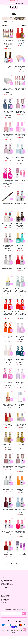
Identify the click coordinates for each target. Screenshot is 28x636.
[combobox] (10, 3)
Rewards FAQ (4, 600)
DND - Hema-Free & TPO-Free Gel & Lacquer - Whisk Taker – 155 (8, 360)
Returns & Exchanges (5, 595)
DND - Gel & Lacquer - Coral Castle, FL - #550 (8, 157)
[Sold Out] (24, 106)
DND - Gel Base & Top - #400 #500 (7, 224)
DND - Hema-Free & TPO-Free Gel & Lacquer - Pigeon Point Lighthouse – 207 (20, 158)
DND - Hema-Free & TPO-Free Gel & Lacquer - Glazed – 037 (20, 383)
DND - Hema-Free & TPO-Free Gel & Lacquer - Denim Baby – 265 (8, 113)
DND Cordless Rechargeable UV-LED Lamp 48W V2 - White (8, 90)
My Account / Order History (6, 580)
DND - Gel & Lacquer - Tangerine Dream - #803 (20, 489)
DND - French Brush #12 (8, 204)
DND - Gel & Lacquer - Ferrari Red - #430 (20, 267)
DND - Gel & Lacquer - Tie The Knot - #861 (7, 488)
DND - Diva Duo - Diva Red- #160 (7, 425)
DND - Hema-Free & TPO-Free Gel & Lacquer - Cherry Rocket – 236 (8, 314)
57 (19, 563)
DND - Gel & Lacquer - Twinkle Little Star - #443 (7, 268)
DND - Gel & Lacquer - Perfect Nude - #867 (20, 468)
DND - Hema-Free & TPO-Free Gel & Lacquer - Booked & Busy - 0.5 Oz (8, 383)
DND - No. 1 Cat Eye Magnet (20, 405)
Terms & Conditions (5, 587)
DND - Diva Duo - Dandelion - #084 (20, 445)
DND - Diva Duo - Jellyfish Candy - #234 (20, 42)
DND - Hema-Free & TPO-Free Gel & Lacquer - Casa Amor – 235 (20, 314)
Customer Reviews (5, 599)
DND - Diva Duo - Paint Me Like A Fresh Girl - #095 (7, 446)
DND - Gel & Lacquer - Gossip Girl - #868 (8, 467)
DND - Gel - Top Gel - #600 (7, 532)
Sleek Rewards (4, 598)
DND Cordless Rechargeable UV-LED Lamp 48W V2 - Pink (20, 67)
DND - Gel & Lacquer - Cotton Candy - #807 (8, 136)
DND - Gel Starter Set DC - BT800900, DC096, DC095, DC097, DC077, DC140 (7, 43)
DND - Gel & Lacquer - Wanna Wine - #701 (7, 510)
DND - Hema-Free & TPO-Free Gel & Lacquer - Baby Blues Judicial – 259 (20, 291)
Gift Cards (3, 581)
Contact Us (3, 602)
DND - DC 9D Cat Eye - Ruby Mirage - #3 (8, 405)
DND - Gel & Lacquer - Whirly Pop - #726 (20, 135)
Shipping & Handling (5, 593)
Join (23, 613)
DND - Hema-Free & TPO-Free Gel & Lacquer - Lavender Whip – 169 (20, 337)
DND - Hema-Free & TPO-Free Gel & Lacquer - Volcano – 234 (8, 337)
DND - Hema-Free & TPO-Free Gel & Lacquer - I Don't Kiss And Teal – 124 (20, 360)
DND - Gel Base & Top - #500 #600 (20, 204)
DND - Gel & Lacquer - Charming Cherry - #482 (20, 533)
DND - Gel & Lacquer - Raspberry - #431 (8, 553)
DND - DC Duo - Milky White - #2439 (20, 425)
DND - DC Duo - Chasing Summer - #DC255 (20, 247)
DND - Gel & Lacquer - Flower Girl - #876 (20, 112)
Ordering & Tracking (5, 596)
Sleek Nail (13, 630)
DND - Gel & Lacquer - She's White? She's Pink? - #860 (8, 247)
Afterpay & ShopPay (5, 583)
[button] (24, 630)
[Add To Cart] (11, 36)
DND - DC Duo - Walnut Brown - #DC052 (20, 225)
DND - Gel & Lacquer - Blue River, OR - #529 (20, 511)
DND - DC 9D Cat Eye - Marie (20, 181)
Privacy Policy (4, 585)
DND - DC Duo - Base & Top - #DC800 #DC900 (7, 66)
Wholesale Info (4, 579)
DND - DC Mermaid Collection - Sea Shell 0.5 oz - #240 (8, 290)
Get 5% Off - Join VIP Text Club (7, 584)
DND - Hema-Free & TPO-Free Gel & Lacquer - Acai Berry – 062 (8, 182)
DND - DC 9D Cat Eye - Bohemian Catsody (20, 553)
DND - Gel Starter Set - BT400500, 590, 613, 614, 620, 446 (20, 90)
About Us (3, 577)
